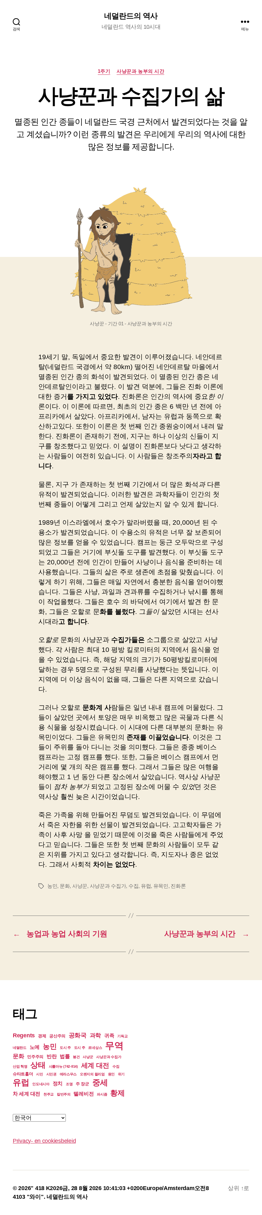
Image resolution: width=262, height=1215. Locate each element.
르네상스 (95, 1047)
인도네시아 (41, 1084)
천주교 (48, 1094)
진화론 (178, 886)
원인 (111, 1074)
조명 (69, 1084)
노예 (35, 1047)
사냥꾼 (79, 886)
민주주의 (35, 1056)
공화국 (78, 1035)
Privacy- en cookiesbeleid (44, 1141)
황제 (117, 1093)
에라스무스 (68, 1074)
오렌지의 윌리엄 (92, 1074)
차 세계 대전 (26, 1093)
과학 (95, 1035)
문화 (65, 886)
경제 (42, 1035)
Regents (24, 1035)
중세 (100, 1082)
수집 (133, 886)
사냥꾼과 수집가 (108, 886)
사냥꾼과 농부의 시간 (140, 71)
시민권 (51, 1074)
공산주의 (57, 1035)
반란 (52, 1056)
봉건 (76, 1057)
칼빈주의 (64, 1094)
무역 (114, 1045)
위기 (121, 1074)
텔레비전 (83, 1093)
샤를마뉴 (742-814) (63, 1066)
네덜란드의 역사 (131, 16)
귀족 (109, 1035)
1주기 (104, 71)
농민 (52, 886)
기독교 (122, 1036)
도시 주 (65, 1047)
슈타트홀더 (23, 1074)
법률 (65, 1056)
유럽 (146, 886)
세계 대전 (95, 1065)
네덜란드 (20, 1047)
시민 (39, 1074)
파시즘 (102, 1094)
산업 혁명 (20, 1066)
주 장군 (82, 1083)
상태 (37, 1065)
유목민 (160, 886)
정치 (58, 1083)
